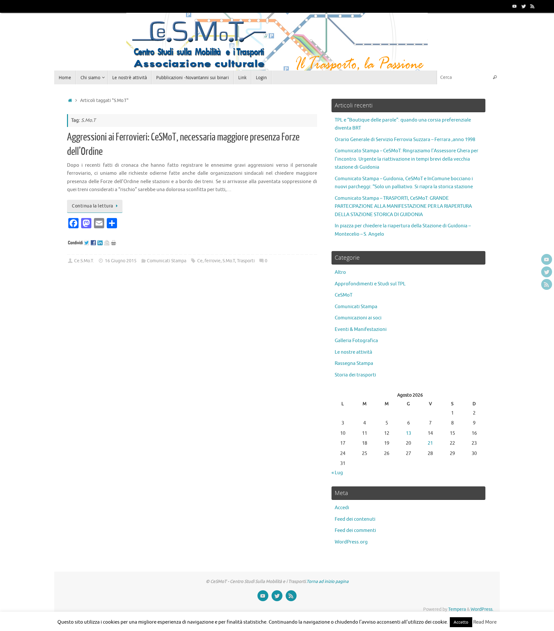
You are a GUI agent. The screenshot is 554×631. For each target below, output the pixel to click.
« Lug (337, 473)
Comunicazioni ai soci (358, 318)
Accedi (342, 508)
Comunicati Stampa (166, 261)
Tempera (457, 609)
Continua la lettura (92, 206)
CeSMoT (343, 295)
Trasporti (246, 261)
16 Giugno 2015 (121, 261)
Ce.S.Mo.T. (84, 261)
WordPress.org (351, 542)
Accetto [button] (461, 622)
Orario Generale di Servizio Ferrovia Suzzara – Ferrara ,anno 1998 (405, 140)
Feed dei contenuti (355, 519)
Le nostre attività (353, 352)
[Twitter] (523, 6)
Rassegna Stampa (354, 363)
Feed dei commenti (355, 530)
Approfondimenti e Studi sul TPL (370, 284)
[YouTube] (514, 6)
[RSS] (532, 6)
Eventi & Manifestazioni (361, 329)
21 (430, 443)
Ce (200, 261)
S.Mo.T (228, 261)
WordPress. (482, 609)
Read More (485, 622)
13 (408, 433)
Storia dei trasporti (355, 375)
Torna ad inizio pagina (327, 581)
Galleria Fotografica (356, 341)
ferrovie (213, 261)
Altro (340, 272)
